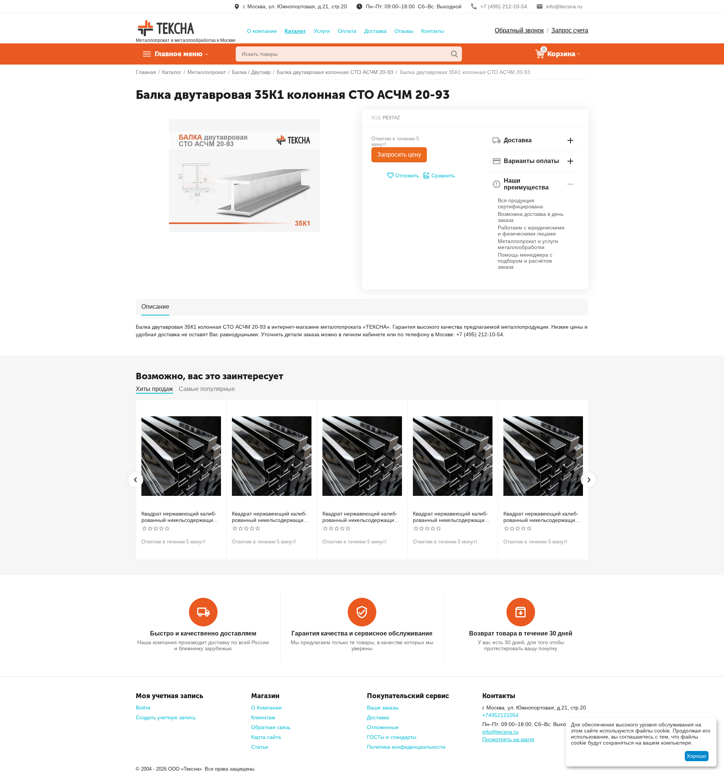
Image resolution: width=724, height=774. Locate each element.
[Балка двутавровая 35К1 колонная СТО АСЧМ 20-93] (244, 175)
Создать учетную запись (166, 717)
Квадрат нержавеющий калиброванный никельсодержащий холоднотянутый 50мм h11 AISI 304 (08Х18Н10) (451, 517)
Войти (143, 708)
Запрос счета (569, 30)
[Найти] (454, 54)
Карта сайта (266, 737)
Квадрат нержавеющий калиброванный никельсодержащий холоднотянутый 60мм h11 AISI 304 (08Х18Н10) (541, 517)
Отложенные (383, 727)
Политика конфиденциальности (406, 747)
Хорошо (696, 756)
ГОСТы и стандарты (391, 737)
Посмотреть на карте (508, 739)
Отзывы (403, 31)
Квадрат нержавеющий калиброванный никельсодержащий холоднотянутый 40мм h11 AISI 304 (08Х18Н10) (360, 517)
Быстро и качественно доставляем (203, 633)
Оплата (347, 31)
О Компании (266, 708)
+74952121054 (500, 715)
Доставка (375, 31)
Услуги (322, 31)
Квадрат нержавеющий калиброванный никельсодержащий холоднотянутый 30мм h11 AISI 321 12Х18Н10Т (270, 517)
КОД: (376, 117)
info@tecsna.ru (500, 732)
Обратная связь (270, 727)
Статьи (259, 747)
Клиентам (263, 717)
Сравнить (443, 175)
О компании (262, 31)
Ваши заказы (383, 708)
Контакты (432, 31)
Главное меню (178, 54)
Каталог (295, 31)
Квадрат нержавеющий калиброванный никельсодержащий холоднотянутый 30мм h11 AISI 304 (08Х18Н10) (179, 517)
